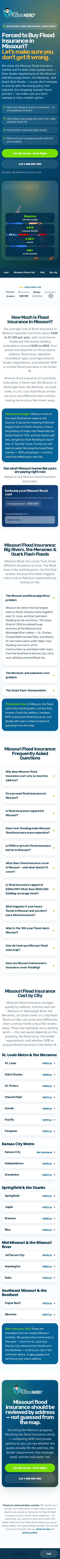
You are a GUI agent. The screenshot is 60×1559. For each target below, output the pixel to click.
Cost (6, 272)
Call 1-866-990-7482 (30, 164)
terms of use (43, 1529)
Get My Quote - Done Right (30, 153)
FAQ (42, 272)
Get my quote (20, 1553)
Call (49, 1553)
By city (53, 272)
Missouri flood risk (24, 272)
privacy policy (29, 1532)
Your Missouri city (16, 514)
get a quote (37, 1354)
